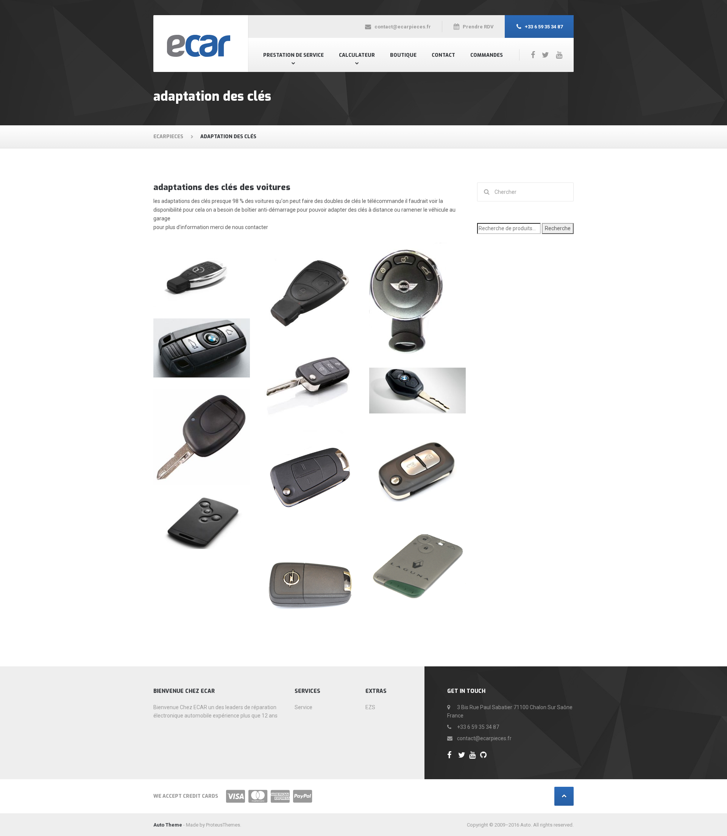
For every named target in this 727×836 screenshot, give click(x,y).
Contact (443, 55)
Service (303, 707)
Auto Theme (167, 825)
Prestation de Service (293, 55)
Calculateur (357, 55)
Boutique (403, 55)
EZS (370, 707)
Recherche (558, 228)
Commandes (486, 55)
